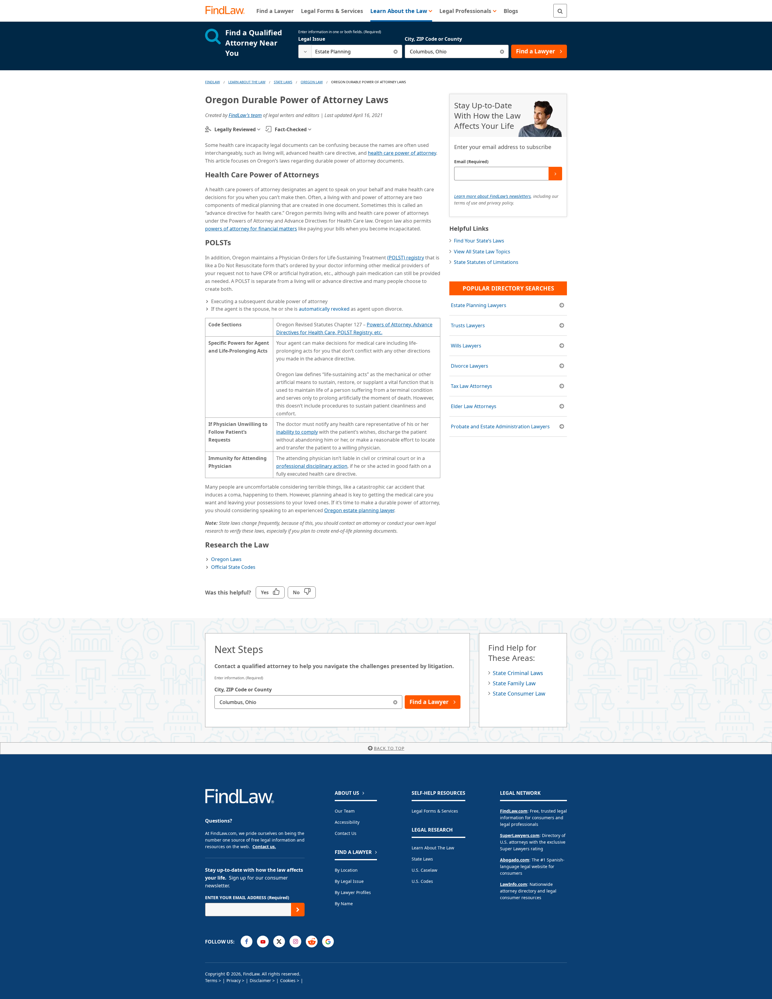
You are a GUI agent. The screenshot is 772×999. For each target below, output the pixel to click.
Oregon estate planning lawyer (359, 510)
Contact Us (345, 833)
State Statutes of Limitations (486, 262)
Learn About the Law (433, 848)
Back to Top (389, 748)
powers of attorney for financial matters (251, 228)
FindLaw (212, 82)
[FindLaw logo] (227, 11)
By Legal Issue (349, 881)
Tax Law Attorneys (471, 386)
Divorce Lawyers (469, 366)
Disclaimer (260, 980)
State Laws (283, 82)
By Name (344, 903)
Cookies (288, 980)
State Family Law (514, 683)
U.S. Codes (422, 881)
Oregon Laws (226, 559)
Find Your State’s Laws (479, 240)
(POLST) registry (405, 257)
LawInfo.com (513, 884)
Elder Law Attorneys (473, 406)
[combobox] (350, 51)
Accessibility (347, 822)
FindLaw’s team (245, 115)
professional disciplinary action (311, 466)
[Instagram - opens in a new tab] (295, 941)
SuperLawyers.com (519, 835)
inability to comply (297, 432)
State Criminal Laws (518, 673)
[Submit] (555, 173)
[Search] (560, 10)
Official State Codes (233, 567)
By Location (346, 870)
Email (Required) (471, 161)
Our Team (345, 811)
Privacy (233, 980)
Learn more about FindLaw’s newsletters (492, 196)
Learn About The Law (246, 82)
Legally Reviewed (235, 129)
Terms (211, 980)
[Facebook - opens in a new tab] (246, 941)
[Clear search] (395, 51)
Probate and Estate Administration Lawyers (500, 426)
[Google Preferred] (328, 941)
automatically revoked (324, 309)
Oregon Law (312, 82)
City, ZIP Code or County (433, 39)
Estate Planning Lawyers (478, 305)
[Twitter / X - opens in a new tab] (279, 941)
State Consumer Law (519, 693)
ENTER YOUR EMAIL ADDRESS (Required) (247, 897)
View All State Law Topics (482, 251)
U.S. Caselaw (424, 870)
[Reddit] (312, 941)
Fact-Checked (291, 129)
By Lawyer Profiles (353, 892)
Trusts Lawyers (468, 325)
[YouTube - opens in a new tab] (263, 941)
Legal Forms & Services (435, 811)
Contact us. (264, 846)
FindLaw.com (513, 811)
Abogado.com (514, 860)
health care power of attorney (402, 153)
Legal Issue (311, 39)
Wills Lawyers (466, 345)
